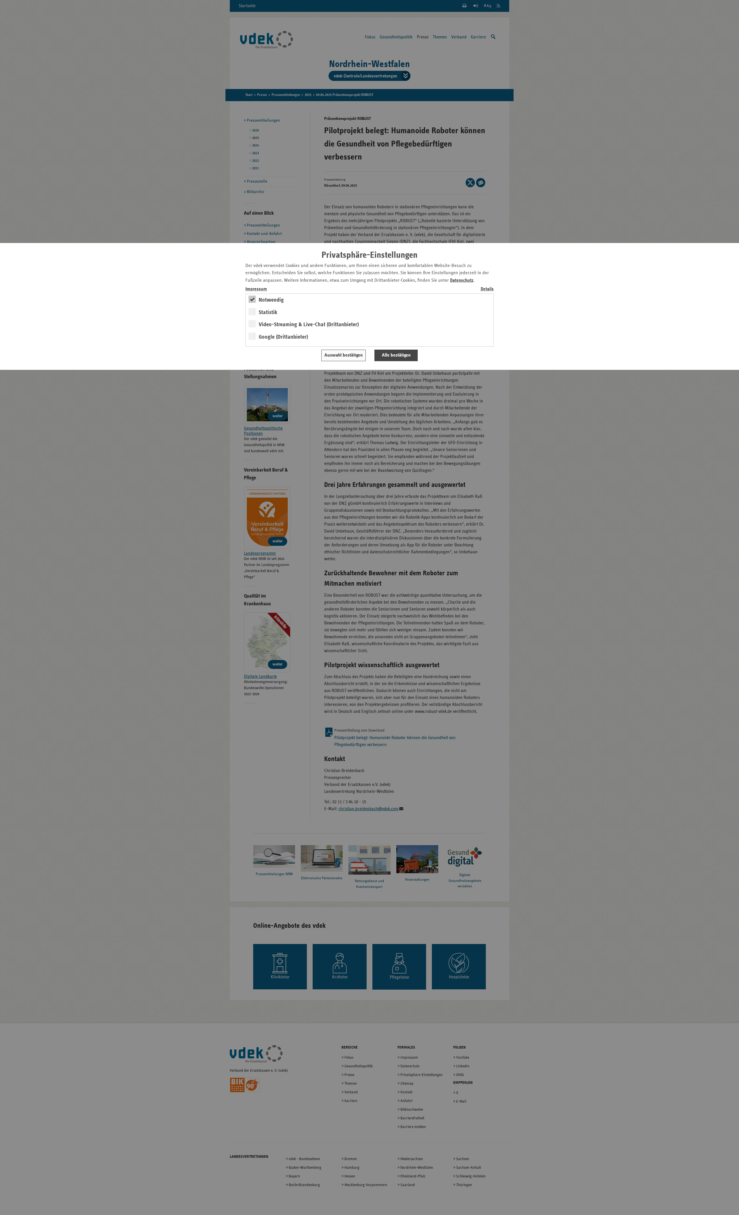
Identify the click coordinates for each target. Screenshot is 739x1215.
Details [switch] (487, 289)
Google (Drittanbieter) (283, 337)
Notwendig (271, 300)
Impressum (256, 289)
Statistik (268, 312)
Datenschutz (461, 280)
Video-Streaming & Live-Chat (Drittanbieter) (309, 324)
